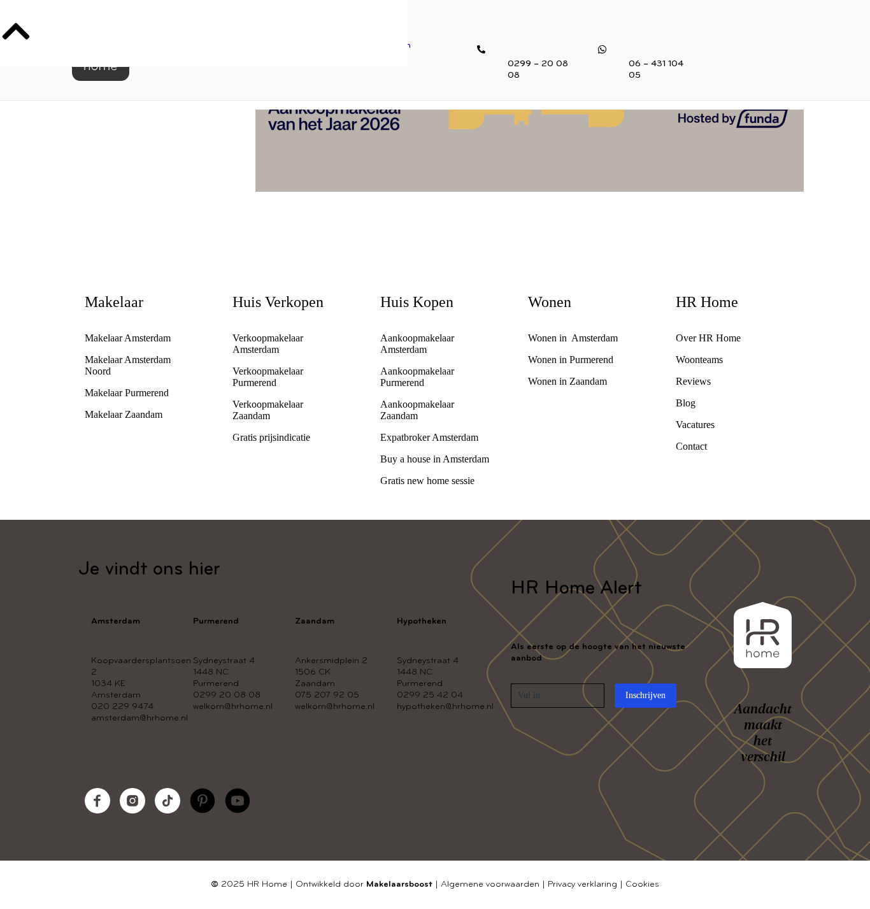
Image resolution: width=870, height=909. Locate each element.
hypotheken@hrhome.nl (445, 707)
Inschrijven (645, 695)
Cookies (642, 884)
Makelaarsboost (399, 884)
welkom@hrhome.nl (233, 707)
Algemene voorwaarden (490, 884)
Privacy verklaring (582, 884)
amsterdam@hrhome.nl (139, 718)
